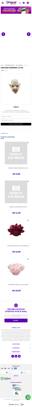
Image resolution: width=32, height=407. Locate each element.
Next (29, 34)
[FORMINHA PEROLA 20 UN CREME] (16, 275)
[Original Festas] (11, 3)
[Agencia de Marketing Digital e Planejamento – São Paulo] (22, 404)
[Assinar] (16, 320)
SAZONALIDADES (9, 65)
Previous (3, 34)
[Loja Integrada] (13, 404)
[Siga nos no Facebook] (12, 356)
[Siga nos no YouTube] (16, 356)
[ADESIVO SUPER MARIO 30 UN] (16, 198)
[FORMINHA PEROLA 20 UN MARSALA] (16, 237)
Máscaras (26, 65)
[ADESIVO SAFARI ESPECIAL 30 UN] (16, 159)
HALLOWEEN (19, 65)
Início (2, 65)
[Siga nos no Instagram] (19, 356)
